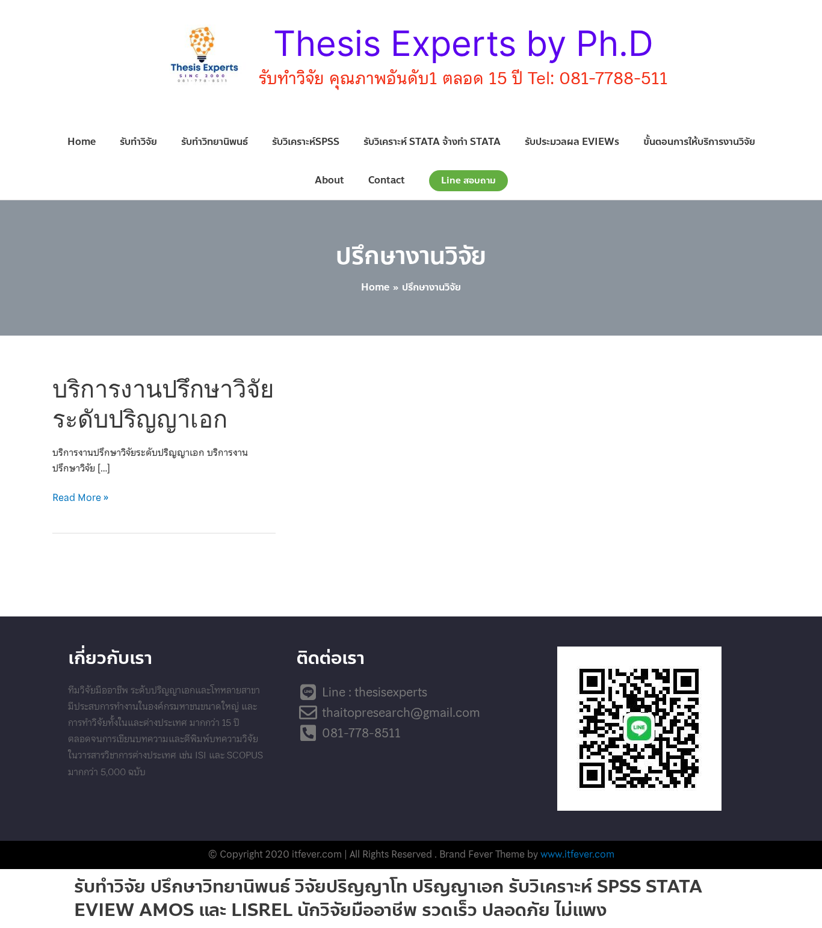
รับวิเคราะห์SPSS (305, 141)
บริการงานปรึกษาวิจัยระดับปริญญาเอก (163, 403)
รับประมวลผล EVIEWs (572, 141)
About (329, 180)
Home (81, 141)
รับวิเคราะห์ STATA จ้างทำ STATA (432, 141)
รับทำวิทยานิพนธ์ (214, 141)
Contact (386, 180)
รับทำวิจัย (138, 141)
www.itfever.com (577, 854)
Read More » (80, 497)
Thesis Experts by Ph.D (463, 43)
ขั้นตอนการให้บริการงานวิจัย (699, 141)
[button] (468, 180)
